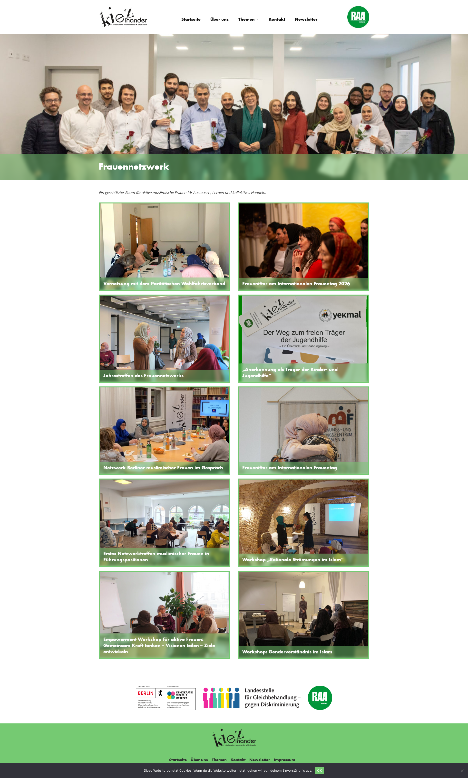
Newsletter (306, 19)
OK (319, 770)
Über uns (219, 19)
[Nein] (461, 770)
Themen (247, 19)
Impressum (284, 760)
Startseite (191, 19)
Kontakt (277, 19)
